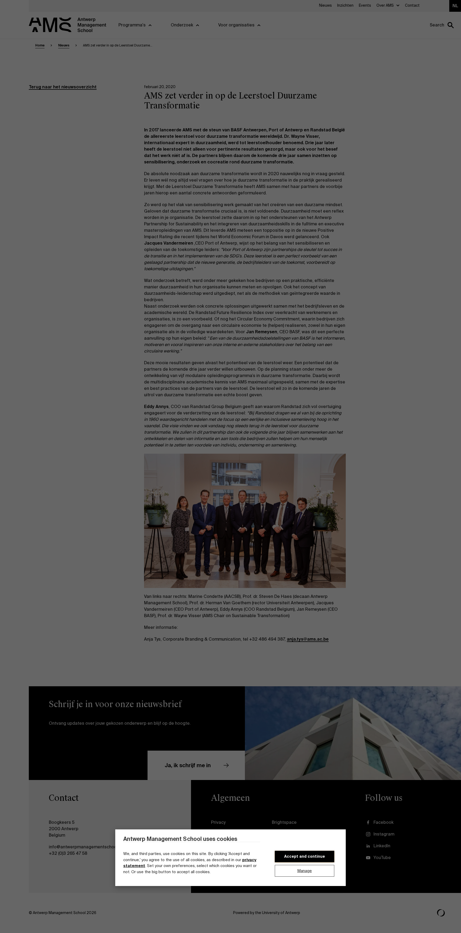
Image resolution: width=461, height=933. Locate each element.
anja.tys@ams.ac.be (308, 639)
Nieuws (63, 45)
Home (40, 45)
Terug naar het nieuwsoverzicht (63, 87)
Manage (304, 870)
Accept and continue (304, 856)
